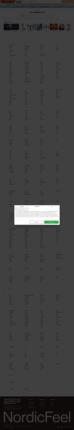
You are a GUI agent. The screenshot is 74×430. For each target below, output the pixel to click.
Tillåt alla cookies (51, 222)
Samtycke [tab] (22, 206)
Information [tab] (37, 206)
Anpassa (36, 222)
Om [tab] (52, 206)
